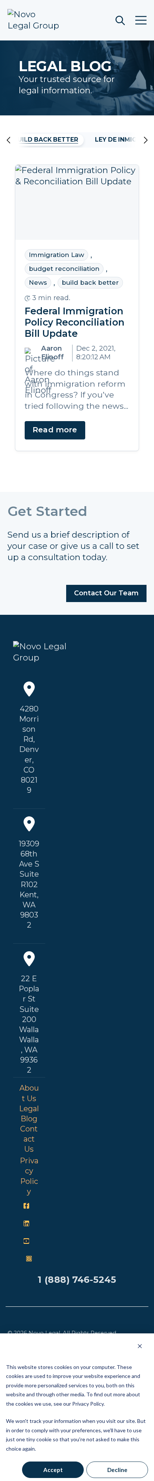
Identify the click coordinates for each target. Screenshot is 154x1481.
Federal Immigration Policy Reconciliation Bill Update (74, 322)
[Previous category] (18, 140)
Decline (117, 1469)
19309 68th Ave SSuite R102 (29, 864)
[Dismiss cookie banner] (140, 1346)
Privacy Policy (29, 1176)
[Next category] (136, 140)
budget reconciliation (64, 268)
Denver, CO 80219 (29, 770)
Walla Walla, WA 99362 (29, 1050)
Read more (55, 430)
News (38, 282)
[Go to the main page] (33, 20)
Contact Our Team (106, 593)
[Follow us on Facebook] (27, 1206)
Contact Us (29, 1139)
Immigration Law (56, 255)
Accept (53, 1469)
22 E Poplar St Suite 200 (29, 999)
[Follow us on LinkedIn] (27, 1224)
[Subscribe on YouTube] (27, 1241)
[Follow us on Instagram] (29, 1259)
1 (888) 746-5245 (77, 1280)
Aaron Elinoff (52, 352)
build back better (45, 139)
